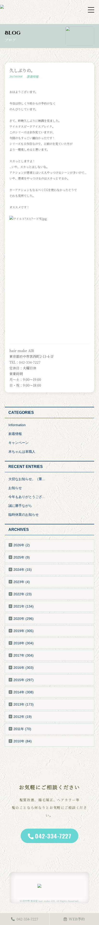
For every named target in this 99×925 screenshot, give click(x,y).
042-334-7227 (53, 836)
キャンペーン (18, 443)
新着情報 (15, 434)
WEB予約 (77, 918)
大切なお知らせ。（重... (26, 479)
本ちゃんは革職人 (21, 451)
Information (17, 425)
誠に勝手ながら (20, 506)
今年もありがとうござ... (26, 497)
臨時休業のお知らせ (23, 514)
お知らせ (15, 488)
